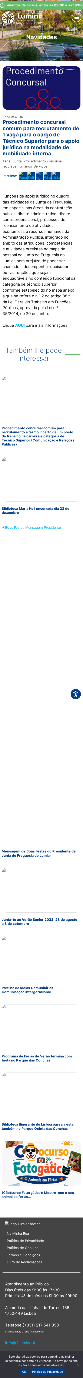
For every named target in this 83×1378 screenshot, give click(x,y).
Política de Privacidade (25, 1241)
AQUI (20, 325)
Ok (24, 1371)
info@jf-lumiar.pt (20, 1342)
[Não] (78, 1364)
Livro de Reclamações (24, 1262)
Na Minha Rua (18, 1233)
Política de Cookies (22, 1248)
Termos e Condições (24, 1255)
